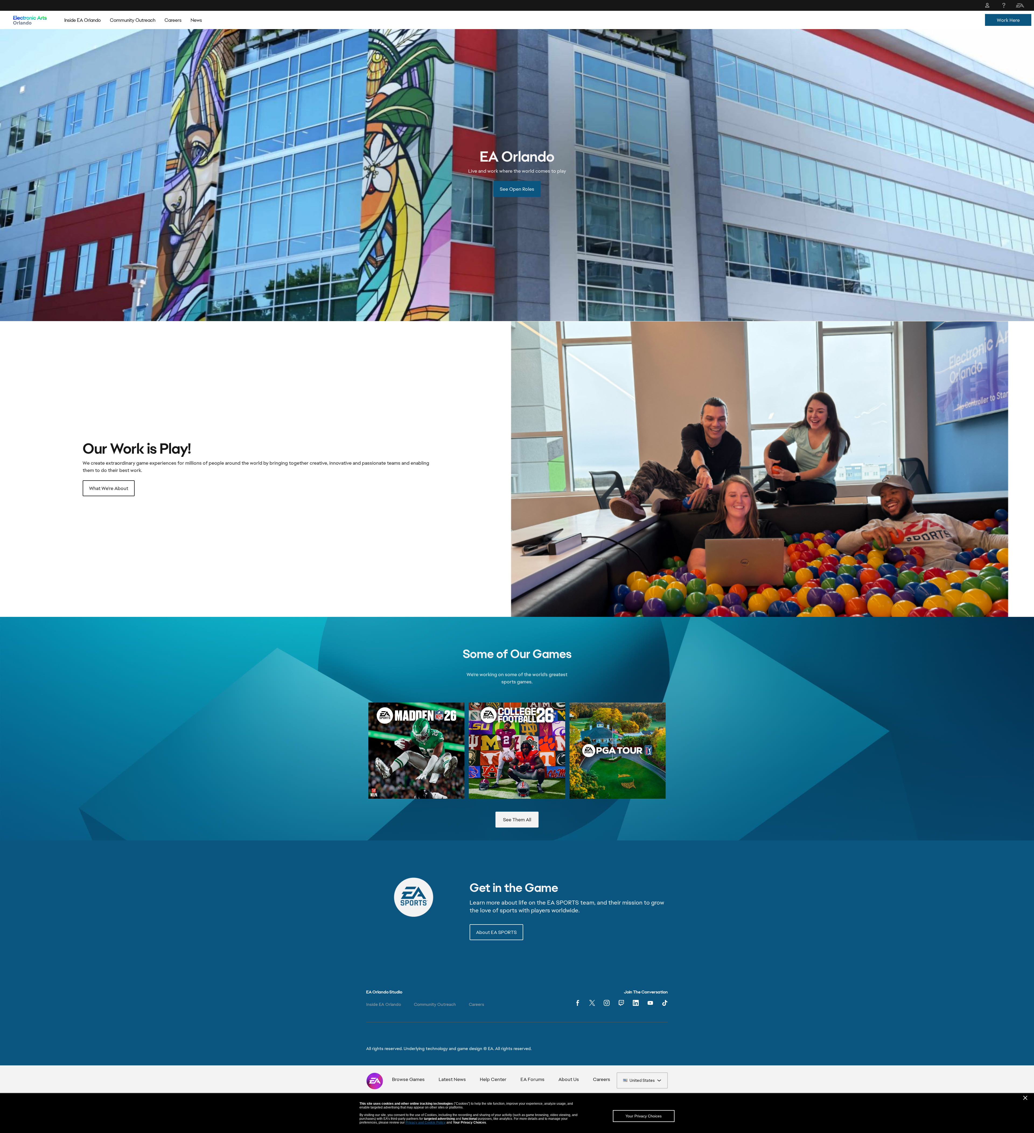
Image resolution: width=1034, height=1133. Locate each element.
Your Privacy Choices (644, 1116)
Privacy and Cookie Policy (426, 1122)
